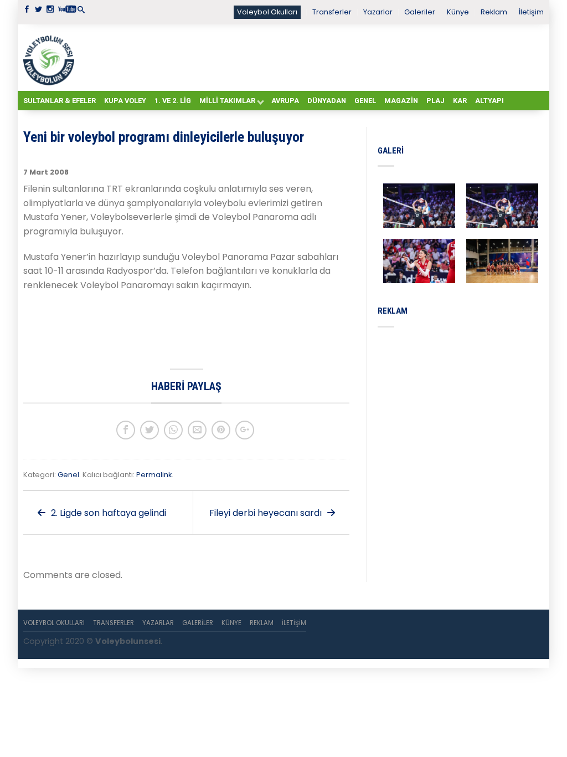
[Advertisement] (311, 57)
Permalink (154, 474)
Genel (365, 100)
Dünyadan (326, 100)
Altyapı (489, 100)
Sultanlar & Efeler (59, 100)
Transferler (332, 12)
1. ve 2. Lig (172, 100)
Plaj (435, 100)
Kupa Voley (125, 100)
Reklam (494, 12)
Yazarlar (378, 12)
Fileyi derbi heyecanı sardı (266, 513)
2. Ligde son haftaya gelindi (107, 513)
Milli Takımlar (227, 100)
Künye (458, 12)
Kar (460, 100)
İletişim (531, 12)
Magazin (401, 100)
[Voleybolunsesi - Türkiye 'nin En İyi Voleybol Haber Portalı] (51, 57)
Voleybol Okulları (267, 12)
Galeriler (419, 12)
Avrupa (285, 100)
